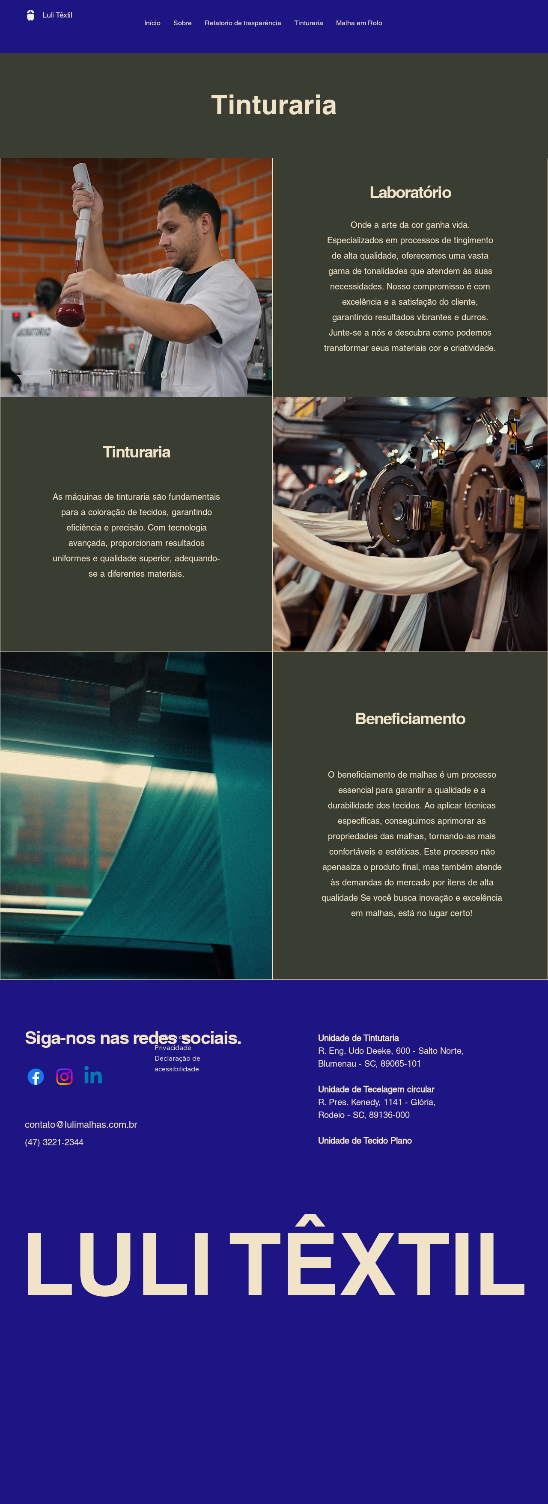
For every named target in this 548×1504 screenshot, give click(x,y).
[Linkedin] (93, 1077)
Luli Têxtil (57, 14)
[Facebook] (36, 1077)
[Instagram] (64, 1077)
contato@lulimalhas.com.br (81, 1124)
